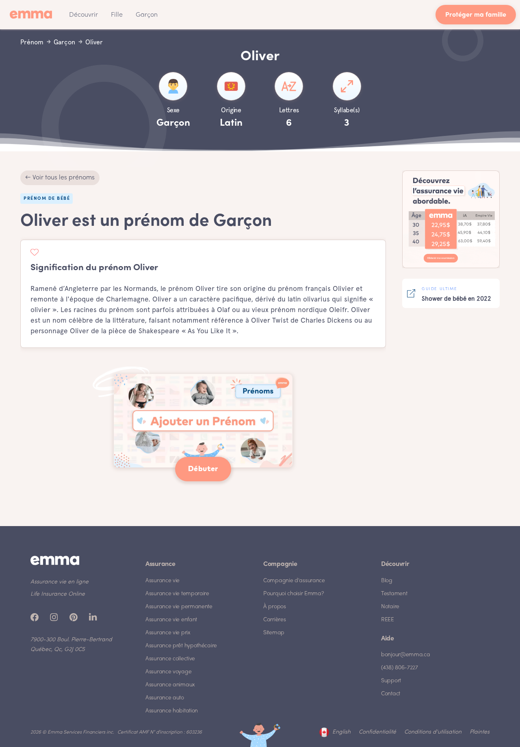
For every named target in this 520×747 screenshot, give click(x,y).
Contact (390, 694)
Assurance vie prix (168, 633)
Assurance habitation (171, 711)
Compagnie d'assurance (294, 580)
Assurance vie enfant (171, 619)
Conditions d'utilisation (433, 732)
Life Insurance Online (57, 594)
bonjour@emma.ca (405, 654)
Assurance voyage (168, 672)
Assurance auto (164, 698)
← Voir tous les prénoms (60, 178)
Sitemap (273, 633)
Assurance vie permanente (178, 606)
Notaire (390, 606)
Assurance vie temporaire (177, 593)
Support (391, 681)
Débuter (203, 469)
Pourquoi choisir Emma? (293, 593)
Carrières (274, 619)
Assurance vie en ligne (59, 582)
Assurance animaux (170, 685)
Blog (386, 580)
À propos (274, 606)
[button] (83, 14)
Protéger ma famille (475, 15)
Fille (117, 15)
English (341, 732)
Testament (394, 593)
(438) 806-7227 (399, 668)
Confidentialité (377, 732)
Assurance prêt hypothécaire (181, 646)
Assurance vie (162, 580)
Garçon (147, 15)
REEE (387, 619)
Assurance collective (170, 659)
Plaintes (480, 732)
